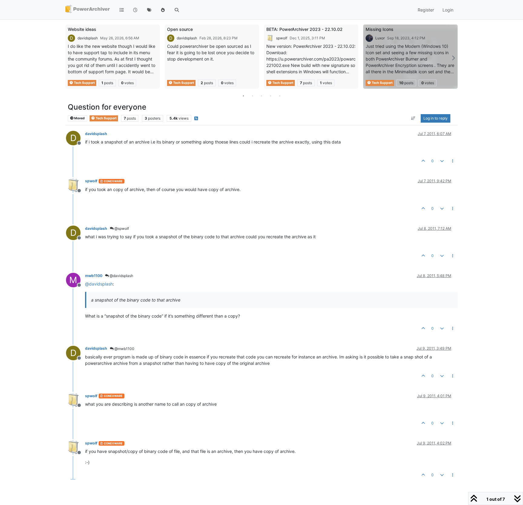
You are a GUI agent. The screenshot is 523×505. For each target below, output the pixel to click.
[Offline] (75, 184)
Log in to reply (435, 118)
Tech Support (84, 83)
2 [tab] (252, 96)
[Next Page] (453, 58)
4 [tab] (271, 96)
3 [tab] (261, 96)
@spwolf (121, 228)
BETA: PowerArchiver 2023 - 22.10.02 (304, 29)
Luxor (380, 38)
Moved (79, 118)
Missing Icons (379, 29)
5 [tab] (280, 96)
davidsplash (87, 38)
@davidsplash (121, 275)
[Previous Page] (69, 58)
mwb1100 (93, 275)
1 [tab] (243, 96)
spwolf (281, 38)
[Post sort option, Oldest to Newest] (413, 118)
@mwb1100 (123, 348)
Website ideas (82, 29)
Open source (180, 29)
